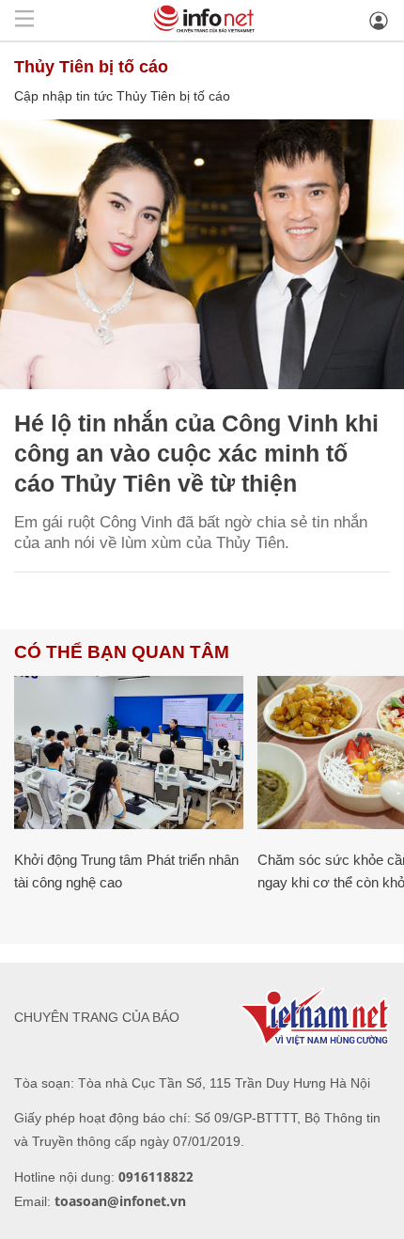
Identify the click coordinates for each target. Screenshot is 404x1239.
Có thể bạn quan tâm (121, 652)
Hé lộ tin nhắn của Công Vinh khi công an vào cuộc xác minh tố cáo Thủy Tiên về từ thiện (196, 453)
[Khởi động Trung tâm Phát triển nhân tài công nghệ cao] (128, 752)
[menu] (24, 20)
